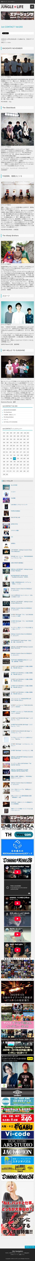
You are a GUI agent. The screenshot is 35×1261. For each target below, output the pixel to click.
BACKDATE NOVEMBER (10, 410)
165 (7, 474)
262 (4, 436)
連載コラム (21, 1254)
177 (21, 468)
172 (10, 471)
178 (17, 468)
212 (11, 455)
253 (7, 439)
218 (17, 452)
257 (21, 436)
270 (4, 433)
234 (17, 445)
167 (28, 471)
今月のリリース (14, 1254)
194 (18, 461)
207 (28, 455)
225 (21, 449)
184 (24, 465)
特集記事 (26, 1253)
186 (17, 465)
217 (21, 452)
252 (11, 439)
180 (11, 468)
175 (28, 468)
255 (28, 436)
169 (21, 471)
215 (28, 452)
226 (17, 449)
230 (4, 449)
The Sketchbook (8, 412)
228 (10, 449)
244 (11, 442)
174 (4, 471)
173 (7, 471)
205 (7, 458)
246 (4, 442)
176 (24, 468)
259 (14, 436)
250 (18, 439)
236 (11, 445)
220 (10, 452)
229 (7, 449)
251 (14, 439)
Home (6, 1253)
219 (14, 452)
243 (14, 442)
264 (25, 433)
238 (4, 445)
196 (11, 461)
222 (4, 452)
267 (14, 433)
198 (4, 461)
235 (14, 445)
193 (21, 461)
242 (17, 442)
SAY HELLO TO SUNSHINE (10, 422)
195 (14, 461)
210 (18, 455)
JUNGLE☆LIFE (12, 7)
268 (11, 433)
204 (11, 458)
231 (28, 445)
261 (7, 436)
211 (14, 455)
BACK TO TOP (30, 1247)
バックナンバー (19, 1253)
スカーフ (6, 419)
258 (18, 436)
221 (7, 452)
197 (7, 461)
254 (4, 439)
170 (17, 471)
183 (28, 465)
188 (11, 465)
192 (24, 461)
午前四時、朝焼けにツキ (10, 414)
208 (25, 455)
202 (18, 458)
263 (28, 433)
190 (4, 465)
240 (24, 442)
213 (7, 455)
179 (14, 468)
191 (28, 461)
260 (11, 436)
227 (14, 449)
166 (4, 474)
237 (7, 445)
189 (7, 465)
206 (4, 458)
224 (24, 449)
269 (7, 433)
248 (24, 439)
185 (21, 465)
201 (21, 458)
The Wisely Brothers (9, 417)
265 (21, 433)
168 (24, 471)
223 (28, 449)
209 (21, 455)
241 (21, 442)
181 (7, 468)
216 (24, 452)
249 (21, 439)
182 (4, 468)
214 (4, 455)
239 (28, 442)
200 (24, 458)
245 (7, 442)
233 (21, 445)
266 (18, 433)
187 (14, 465)
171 (14, 471)
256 (24, 436)
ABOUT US (12, 1253)
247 (28, 439)
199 (28, 458)
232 (24, 445)
